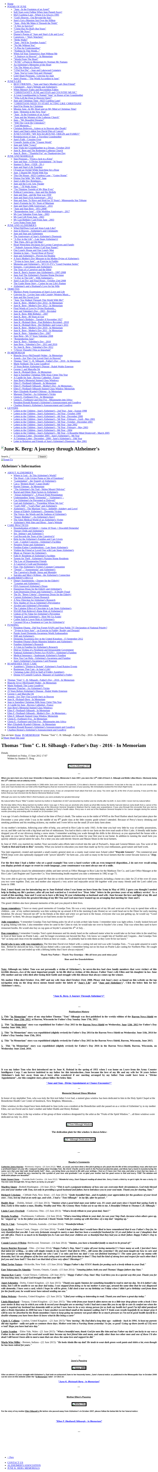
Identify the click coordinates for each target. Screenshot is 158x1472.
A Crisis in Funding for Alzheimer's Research (36, 647)
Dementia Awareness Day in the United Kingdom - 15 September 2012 (48, 638)
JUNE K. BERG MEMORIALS (23, 1468)
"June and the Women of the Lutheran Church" (37, 117)
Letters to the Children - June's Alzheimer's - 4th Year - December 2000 (48, 416)
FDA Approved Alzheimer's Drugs (31, 586)
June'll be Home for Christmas (28, 106)
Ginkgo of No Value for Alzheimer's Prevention (37, 614)
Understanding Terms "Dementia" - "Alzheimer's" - (39, 497)
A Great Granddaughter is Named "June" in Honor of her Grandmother (48, 95)
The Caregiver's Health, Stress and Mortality (35, 572)
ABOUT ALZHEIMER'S (20, 472)
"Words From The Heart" (26, 59)
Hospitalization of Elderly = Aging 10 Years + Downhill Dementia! (46, 528)
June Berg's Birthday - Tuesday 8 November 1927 (38, 319)
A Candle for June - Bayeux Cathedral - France (37, 377)
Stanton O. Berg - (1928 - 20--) (29, 164)
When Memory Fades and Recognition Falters (36, 89)
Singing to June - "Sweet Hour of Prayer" (34, 253)
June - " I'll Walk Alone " (26, 186)
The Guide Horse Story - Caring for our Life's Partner (40, 283)
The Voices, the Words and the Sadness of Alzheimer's (40, 514)
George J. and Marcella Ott (27, 369)
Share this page (17, 738)
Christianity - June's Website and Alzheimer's (35, 87)
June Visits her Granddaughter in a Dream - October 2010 (42, 147)
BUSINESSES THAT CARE (22, 663)
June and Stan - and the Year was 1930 (32, 195)
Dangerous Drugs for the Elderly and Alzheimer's (38, 589)
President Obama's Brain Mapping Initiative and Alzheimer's (43, 641)
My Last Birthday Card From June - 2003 (34, 219)
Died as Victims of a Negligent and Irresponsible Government (44, 650)
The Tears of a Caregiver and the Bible (32, 269)
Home (10, 3)
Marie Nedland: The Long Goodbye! (32, 363)
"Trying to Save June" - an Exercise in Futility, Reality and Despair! (47, 630)
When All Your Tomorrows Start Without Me (35, 53)
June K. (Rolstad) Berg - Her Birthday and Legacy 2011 (41, 325)
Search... (5, 456)
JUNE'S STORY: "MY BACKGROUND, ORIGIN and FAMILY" (47, 134)
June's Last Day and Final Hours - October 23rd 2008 (40, 280)
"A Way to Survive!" (24, 26)
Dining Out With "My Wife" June (30, 178)
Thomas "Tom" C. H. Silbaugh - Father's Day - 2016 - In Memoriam (47, 361)
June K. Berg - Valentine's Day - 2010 (32, 341)
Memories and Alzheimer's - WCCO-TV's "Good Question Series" (46, 264)
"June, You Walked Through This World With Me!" (39, 300)
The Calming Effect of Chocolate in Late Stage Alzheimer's (42, 608)
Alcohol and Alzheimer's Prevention (31, 605)
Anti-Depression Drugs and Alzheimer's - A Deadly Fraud (42, 591)
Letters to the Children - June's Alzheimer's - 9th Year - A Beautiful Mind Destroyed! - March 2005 (62, 433)
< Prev (10, 1457)
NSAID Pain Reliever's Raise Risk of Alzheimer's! (38, 611)
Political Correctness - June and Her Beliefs (35, 192)
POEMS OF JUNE (16, 6)
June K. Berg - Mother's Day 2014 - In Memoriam (38, 303)
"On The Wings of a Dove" (27, 67)
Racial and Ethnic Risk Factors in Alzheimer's (36, 492)
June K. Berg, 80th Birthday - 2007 (31, 314)
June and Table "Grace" (25, 145)
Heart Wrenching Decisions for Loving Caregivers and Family (44, 244)
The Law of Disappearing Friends (30, 561)
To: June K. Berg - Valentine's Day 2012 (33, 347)
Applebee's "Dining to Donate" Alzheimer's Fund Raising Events (45, 666)
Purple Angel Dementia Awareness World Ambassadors (41, 633)
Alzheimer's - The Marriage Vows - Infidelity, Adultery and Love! (46, 508)
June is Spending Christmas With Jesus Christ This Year (41, 374)
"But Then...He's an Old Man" (29, 242)
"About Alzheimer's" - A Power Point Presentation (38, 494)
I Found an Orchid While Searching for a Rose (36, 170)
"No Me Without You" (24, 45)
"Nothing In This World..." (27, 51)
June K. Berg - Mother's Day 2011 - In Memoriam (38, 330)
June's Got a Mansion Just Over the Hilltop (34, 20)
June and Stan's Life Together (28, 167)
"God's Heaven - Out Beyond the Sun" (33, 17)
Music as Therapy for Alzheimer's (30, 553)
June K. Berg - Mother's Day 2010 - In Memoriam (38, 327)
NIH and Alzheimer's (24, 636)
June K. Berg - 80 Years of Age (29, 316)
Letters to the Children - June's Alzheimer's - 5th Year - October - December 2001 (53, 422)
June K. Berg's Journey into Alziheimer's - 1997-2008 (40, 272)
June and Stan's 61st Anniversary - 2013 (33, 197)
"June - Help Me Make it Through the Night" (36, 23)
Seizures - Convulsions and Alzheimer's (33, 267)
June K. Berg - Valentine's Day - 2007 (32, 333)
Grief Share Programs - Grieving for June (34, 75)
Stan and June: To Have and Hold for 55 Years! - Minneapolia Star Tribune (50, 200)
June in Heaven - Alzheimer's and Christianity (36, 231)
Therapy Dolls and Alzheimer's (29, 530)
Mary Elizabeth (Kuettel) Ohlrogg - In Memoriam (38, 391)
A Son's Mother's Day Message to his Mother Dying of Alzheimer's (46, 258)
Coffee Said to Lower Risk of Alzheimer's (34, 619)
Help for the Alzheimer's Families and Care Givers (38, 539)
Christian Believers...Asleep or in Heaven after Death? (40, 128)
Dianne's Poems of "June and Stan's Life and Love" (39, 34)
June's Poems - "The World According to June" (37, 78)
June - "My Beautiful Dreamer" (29, 120)
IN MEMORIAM (16, 352)
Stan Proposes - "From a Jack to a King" (33, 159)
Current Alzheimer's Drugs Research (31, 597)
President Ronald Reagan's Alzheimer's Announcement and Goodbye (47, 402)
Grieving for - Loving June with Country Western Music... (42, 294)
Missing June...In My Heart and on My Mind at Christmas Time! (45, 109)
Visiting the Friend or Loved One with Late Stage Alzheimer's (44, 550)
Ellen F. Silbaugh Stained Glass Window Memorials (32, 716)
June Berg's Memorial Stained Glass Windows (36, 380)
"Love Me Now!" (22, 31)
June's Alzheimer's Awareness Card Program (35, 661)
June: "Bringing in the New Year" (30, 111)
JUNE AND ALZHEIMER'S (21, 225)
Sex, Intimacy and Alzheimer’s (29, 533)
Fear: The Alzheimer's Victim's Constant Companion (39, 566)
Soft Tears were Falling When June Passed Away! (38, 12)
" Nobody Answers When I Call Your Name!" (36, 247)
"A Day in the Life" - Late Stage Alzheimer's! (36, 239)
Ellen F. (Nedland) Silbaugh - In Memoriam (35, 383)
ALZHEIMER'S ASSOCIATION (24, 1465)
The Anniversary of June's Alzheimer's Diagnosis (37, 236)
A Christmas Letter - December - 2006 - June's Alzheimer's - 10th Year (48, 438)
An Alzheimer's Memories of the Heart (32, 64)
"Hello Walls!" (21, 39)
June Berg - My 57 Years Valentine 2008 (33, 336)
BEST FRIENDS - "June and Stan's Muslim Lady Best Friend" (45, 84)
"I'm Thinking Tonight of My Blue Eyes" (34, 189)
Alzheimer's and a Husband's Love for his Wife (37, 286)
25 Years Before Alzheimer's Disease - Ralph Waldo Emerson (43, 366)
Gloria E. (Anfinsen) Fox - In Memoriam (33, 397)
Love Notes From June (25, 222)
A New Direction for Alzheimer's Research (34, 600)
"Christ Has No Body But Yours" (30, 28)
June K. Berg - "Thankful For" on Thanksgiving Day (40, 153)
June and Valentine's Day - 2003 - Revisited (35, 311)
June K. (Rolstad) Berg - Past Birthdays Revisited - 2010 (41, 322)
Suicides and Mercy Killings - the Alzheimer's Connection (42, 575)
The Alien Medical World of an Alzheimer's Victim (38, 519)
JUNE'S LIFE (14, 81)
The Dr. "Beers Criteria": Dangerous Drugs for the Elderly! (42, 594)
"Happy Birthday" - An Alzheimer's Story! (34, 517)
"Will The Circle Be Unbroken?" (30, 123)
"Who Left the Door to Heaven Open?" (33, 98)
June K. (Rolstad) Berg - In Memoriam (32, 372)
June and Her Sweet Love (26, 297)
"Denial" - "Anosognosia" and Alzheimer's (34, 569)
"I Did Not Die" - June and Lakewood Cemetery (37, 70)
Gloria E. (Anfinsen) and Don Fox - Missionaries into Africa (43, 399)
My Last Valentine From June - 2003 (31, 214)
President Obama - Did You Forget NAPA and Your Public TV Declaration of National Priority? (60, 627)
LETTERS (12, 408)
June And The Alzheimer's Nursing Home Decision (39, 275)
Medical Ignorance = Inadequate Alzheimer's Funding (40, 655)
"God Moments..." (23, 125)
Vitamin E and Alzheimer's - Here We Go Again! (37, 616)
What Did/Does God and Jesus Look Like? (35, 228)
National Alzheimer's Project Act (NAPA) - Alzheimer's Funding (45, 652)
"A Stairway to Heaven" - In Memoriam (33, 56)
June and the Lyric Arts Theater (29, 183)
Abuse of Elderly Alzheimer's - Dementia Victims (38, 511)
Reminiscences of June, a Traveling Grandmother (38, 136)
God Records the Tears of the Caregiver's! (34, 536)
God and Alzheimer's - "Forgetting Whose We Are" (39, 503)
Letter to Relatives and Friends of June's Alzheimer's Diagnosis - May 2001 (50, 441)
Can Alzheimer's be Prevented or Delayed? (34, 500)
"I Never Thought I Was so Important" (32, 350)
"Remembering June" (24, 339)
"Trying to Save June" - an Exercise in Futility (36, 261)
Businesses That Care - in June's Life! (32, 669)
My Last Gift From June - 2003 (29, 217)
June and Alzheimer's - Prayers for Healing (34, 255)
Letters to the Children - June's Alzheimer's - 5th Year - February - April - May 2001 (54, 419)
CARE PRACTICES (17, 525)
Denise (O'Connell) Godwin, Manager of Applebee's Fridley (43, 674)
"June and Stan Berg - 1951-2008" (30, 208)
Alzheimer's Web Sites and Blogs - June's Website (38, 522)
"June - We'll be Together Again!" (30, 42)
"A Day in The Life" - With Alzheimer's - (34, 278)
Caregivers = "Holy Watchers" (28, 37)
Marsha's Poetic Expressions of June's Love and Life (39, 291)
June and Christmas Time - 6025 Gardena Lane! (37, 100)
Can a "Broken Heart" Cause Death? (32, 483)
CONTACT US (15, 1462)
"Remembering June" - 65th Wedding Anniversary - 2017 (42, 211)
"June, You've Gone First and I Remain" (33, 73)
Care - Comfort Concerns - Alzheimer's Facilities (37, 542)
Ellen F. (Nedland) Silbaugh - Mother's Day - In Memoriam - (43, 386)
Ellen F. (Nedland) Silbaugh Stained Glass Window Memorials (44, 388)
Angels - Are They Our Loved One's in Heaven (30, 696)
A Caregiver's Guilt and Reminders (31, 564)
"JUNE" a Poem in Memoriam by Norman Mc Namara (40, 62)
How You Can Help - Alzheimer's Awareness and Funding (42, 658)
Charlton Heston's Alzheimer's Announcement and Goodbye (43, 405)
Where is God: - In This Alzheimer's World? (35, 475)
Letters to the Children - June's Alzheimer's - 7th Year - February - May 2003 (51, 427)
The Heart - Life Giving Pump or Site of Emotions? (39, 478)
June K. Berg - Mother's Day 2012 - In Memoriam (38, 305)
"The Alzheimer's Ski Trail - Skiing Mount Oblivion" (39, 489)
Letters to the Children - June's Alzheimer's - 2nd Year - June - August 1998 (50, 410)
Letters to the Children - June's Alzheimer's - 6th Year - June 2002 (45, 424)
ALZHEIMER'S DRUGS (20, 578)
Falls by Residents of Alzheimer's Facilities (34, 555)
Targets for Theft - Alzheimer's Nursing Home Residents (41, 558)
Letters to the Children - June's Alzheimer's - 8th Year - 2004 (43, 430)
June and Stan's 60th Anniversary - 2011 (33, 206)
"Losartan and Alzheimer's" (27, 583)
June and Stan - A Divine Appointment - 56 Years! (38, 161)
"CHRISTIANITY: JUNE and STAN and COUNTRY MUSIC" (45, 92)
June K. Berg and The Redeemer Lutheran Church (38, 150)
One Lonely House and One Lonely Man (34, 250)
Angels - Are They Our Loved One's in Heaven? (37, 358)
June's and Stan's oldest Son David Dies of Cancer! (38, 131)
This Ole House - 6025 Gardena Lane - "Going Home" (40, 175)
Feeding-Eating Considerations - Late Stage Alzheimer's (41, 547)
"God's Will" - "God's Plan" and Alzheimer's (35, 506)
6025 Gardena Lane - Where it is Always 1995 (36, 15)
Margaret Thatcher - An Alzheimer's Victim (35, 394)
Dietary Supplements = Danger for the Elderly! (36, 580)
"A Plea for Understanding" (27, 48)
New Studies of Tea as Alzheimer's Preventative (37, 602)
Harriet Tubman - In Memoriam (29, 486)
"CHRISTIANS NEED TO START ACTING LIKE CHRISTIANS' (47, 103)
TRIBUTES (13, 289)
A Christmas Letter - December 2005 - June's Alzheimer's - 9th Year (46, 435)
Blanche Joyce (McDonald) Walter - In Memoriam (38, 355)
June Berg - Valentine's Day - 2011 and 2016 (35, 344)
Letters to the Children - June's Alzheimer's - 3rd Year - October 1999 (47, 413)
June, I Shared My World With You (31, 172)
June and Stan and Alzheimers (28, 233)
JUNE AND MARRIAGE (20, 156)
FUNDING (13, 625)
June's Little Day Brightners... (28, 181)
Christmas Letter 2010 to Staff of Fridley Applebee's (39, 672)
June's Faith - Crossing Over (27, 139)
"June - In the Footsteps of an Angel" (32, 9)
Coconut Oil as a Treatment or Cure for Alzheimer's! (39, 622)
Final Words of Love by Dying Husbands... (35, 308)
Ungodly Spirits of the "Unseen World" (33, 142)
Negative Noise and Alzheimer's (29, 544)
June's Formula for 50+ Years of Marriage (34, 203)
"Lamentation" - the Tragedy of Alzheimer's (35, 481)
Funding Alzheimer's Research (28, 644)
